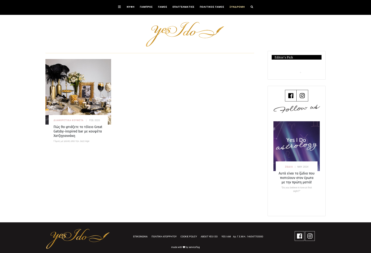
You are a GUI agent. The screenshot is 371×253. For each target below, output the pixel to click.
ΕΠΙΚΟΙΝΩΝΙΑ (140, 236)
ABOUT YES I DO (209, 236)
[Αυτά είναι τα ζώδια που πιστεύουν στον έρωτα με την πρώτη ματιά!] (296, 146)
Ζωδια (289, 166)
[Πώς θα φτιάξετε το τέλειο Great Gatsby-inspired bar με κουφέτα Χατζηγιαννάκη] (78, 91)
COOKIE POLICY (188, 236)
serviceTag (194, 247)
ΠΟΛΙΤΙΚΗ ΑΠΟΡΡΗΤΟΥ (164, 236)
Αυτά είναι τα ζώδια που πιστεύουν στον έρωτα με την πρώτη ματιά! (297, 177)
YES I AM (226, 236)
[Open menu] (119, 7)
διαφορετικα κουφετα (68, 120)
